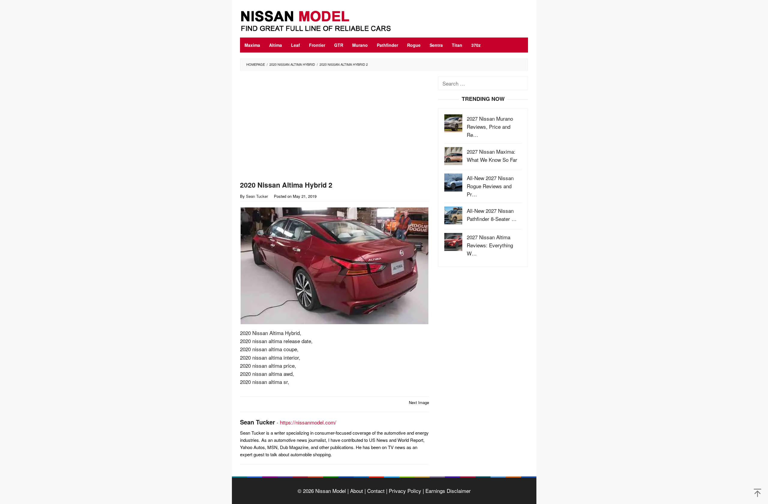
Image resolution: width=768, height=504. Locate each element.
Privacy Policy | (405, 490)
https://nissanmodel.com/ (308, 422)
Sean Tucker (257, 422)
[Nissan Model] (322, 20)
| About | (356, 490)
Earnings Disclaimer (447, 490)
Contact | (376, 490)
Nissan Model (330, 490)
